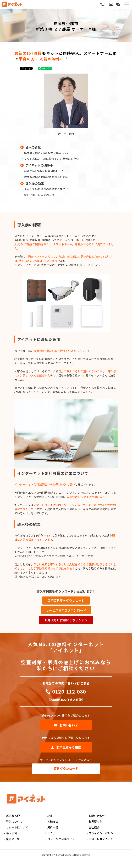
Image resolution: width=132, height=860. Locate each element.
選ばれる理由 (14, 816)
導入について (14, 821)
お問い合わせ (111, 4)
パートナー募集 (106, 4)
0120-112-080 (102, 5)
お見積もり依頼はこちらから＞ (66, 620)
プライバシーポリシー (102, 833)
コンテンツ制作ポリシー (62, 839)
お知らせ (52, 821)
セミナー (52, 833)
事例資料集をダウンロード (66, 600)
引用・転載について (101, 839)
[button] (127, 4)
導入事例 (11, 833)
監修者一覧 (13, 839)
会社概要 (94, 827)
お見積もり (95, 821)
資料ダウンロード (66, 768)
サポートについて (17, 827)
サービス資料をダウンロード (66, 610)
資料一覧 (52, 827)
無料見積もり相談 (118, 4)
